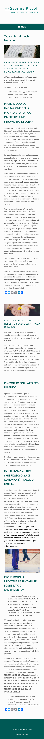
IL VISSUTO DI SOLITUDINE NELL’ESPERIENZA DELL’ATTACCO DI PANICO (22, 323)
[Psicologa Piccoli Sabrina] (22, 10)
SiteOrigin (25, 734)
